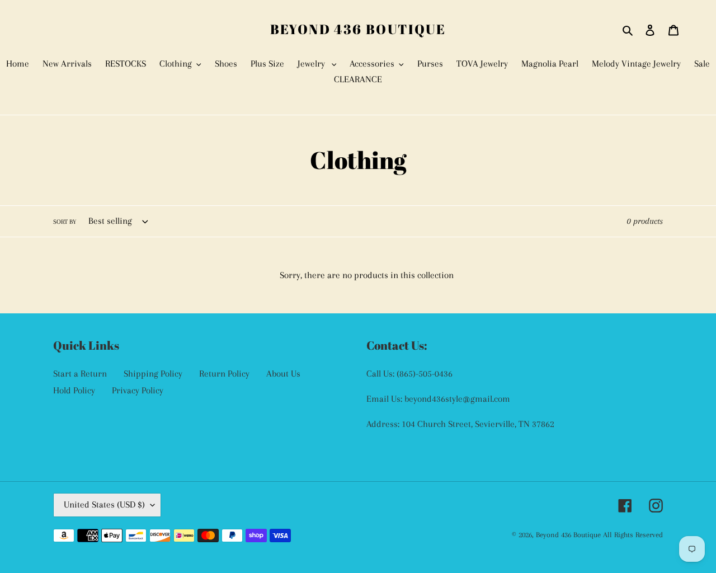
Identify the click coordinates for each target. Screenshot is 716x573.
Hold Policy (74, 390)
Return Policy (224, 373)
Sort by (64, 222)
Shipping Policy (153, 373)
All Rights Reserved (633, 534)
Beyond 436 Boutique (358, 29)
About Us (283, 373)
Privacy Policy (137, 390)
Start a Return (80, 373)
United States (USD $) (104, 504)
